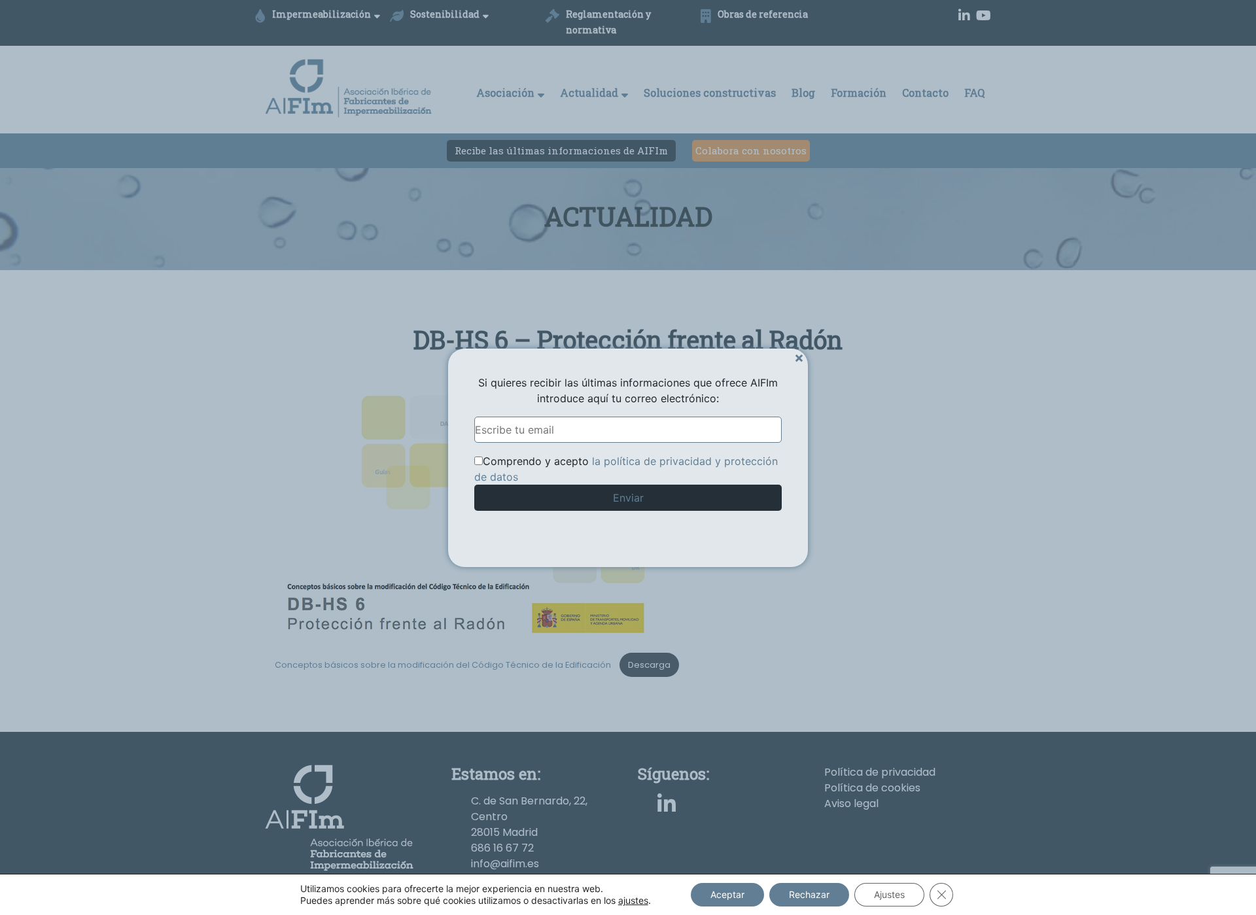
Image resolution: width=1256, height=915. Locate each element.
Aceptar (727, 894)
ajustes (633, 900)
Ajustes (889, 894)
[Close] (799, 357)
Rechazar (809, 894)
